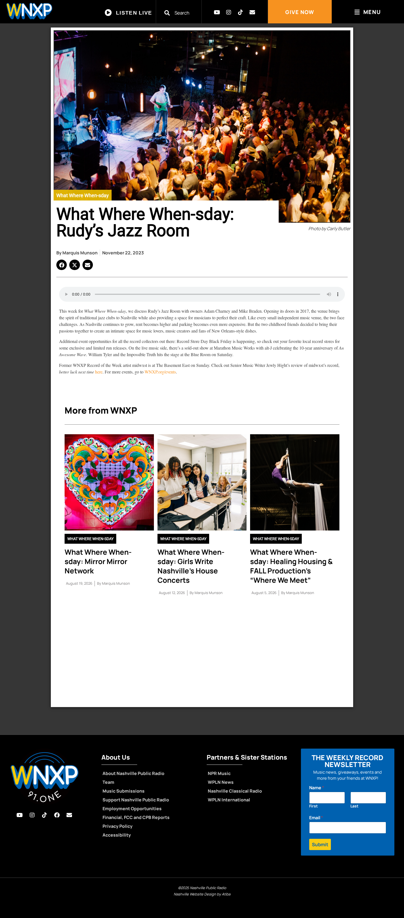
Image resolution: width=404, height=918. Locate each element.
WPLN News (221, 782)
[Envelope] (252, 12)
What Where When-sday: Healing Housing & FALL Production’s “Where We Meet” (291, 566)
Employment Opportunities (132, 809)
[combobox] (182, 13)
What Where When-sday (82, 195)
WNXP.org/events (160, 372)
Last (354, 806)
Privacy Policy (117, 826)
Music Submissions (124, 791)
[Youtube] (216, 12)
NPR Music (219, 773)
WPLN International (229, 800)
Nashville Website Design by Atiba (202, 894)
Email (316, 817)
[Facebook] (56, 815)
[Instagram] (228, 12)
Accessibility (117, 835)
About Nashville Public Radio (133, 773)
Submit (320, 844)
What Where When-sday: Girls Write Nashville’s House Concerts (191, 566)
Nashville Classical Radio (235, 791)
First (313, 806)
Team (108, 782)
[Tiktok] (240, 12)
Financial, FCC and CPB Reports (136, 817)
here (98, 372)
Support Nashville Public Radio (136, 800)
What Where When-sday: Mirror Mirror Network (98, 561)
